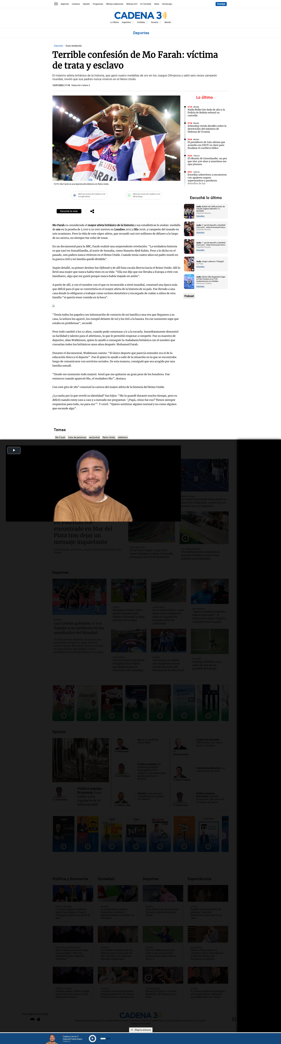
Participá (221, 4)
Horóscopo (167, 4)
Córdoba (141, 22)
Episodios (200, 216)
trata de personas (77, 437)
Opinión (86, 4)
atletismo (123, 437)
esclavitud (94, 437)
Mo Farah (60, 437)
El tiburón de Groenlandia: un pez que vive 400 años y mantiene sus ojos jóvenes (207, 161)
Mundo (168, 22)
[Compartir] (92, 211)
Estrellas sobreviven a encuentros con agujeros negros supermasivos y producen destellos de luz (207, 179)
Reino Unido (109, 437)
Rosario (154, 22)
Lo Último (114, 22)
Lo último (205, 97)
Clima (156, 4)
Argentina (126, 22)
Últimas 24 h (131, 4)
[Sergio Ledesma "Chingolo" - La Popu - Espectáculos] (189, 264)
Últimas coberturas (114, 4)
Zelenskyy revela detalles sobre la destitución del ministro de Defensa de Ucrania (207, 128)
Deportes (65, 4)
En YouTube (145, 4)
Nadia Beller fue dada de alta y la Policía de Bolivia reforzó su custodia (206, 112)
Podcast (189, 296)
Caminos (76, 4)
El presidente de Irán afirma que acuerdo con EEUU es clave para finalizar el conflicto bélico (206, 145)
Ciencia (196, 156)
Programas (98, 4)
